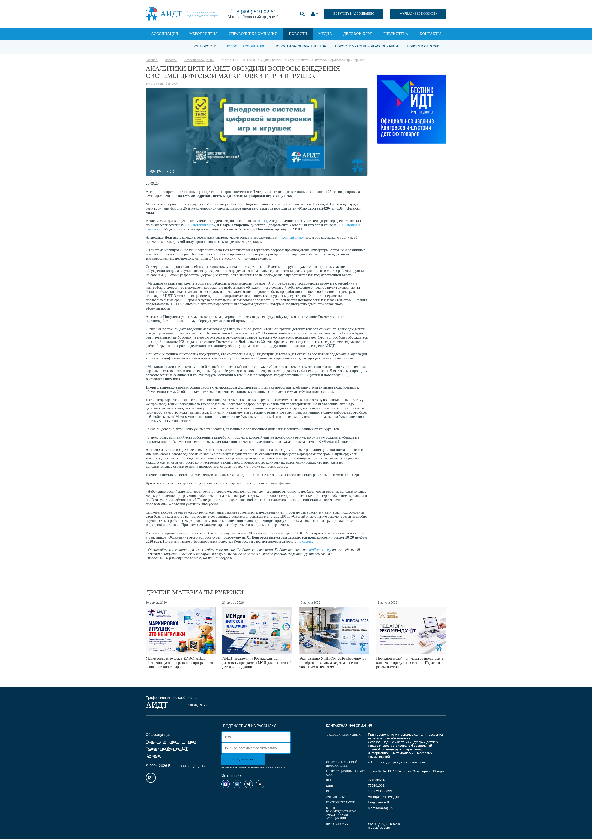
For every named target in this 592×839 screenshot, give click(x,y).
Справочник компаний (253, 34)
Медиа (325, 34)
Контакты (430, 34)
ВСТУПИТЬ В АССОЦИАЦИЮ (353, 13)
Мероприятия (203, 34)
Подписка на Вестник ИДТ (167, 748)
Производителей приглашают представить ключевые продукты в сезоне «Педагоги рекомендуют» (410, 662)
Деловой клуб (357, 34)
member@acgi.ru (380, 808)
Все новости (204, 46)
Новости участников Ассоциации (366, 46)
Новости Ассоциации (245, 46)
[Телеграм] (248, 784)
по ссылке (305, 541)
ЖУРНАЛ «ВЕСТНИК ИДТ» (418, 13)
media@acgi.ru (379, 827)
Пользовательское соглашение (171, 741)
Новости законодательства (300, 46)
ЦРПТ (262, 221)
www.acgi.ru (381, 738)
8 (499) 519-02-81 (256, 12)
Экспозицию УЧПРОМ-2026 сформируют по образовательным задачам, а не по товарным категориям (332, 662)
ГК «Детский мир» (200, 225)
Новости (298, 34)
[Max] (225, 784)
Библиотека (395, 34)
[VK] (237, 784)
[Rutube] (260, 784)
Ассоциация (164, 34)
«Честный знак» (291, 237)
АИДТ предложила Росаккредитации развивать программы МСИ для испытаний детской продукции (256, 662)
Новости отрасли (423, 46)
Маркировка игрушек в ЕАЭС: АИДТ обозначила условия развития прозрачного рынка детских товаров (179, 662)
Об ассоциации (158, 735)
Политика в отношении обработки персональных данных (253, 767)
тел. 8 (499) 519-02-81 (385, 824)
